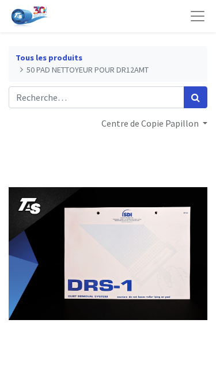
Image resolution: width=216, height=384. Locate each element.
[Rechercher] (195, 97)
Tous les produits (49, 57)
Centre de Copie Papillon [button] (150, 123)
